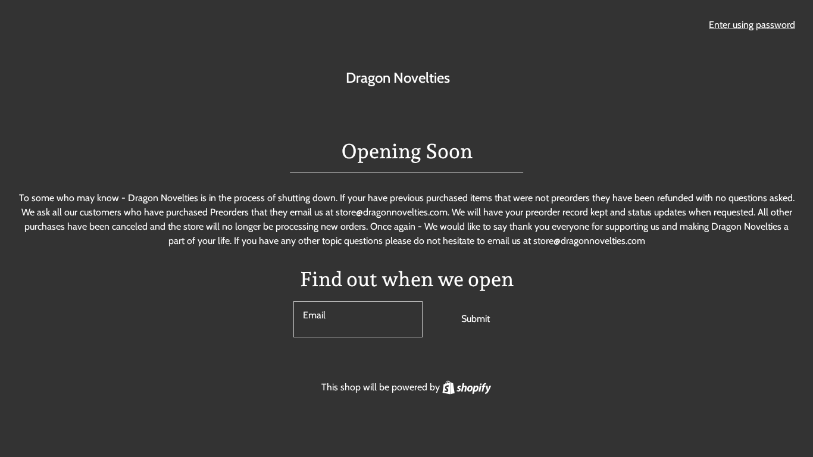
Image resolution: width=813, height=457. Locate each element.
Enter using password (752, 24)
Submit (475, 318)
